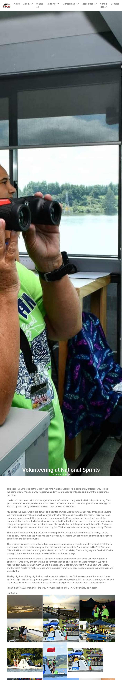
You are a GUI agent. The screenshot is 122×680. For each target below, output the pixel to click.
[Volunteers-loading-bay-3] (97, 630)
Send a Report (103, 5)
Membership (69, 3)
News (17, 3)
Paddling (51, 3)
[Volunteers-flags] (61, 630)
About (26, 3)
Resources (87, 3)
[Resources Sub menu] (96, 4)
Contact (115, 3)
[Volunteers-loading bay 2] (25, 630)
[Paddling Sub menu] (58, 4)
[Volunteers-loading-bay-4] (61, 606)
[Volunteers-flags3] (25, 660)
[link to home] (6, 5)
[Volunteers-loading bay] (25, 606)
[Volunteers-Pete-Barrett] (97, 606)
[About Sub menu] (32, 4)
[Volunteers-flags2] (55, 660)
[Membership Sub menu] (78, 4)
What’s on (39, 5)
